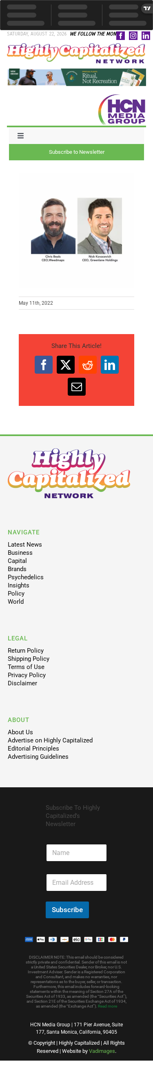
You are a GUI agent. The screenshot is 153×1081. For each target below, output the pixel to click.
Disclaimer (22, 683)
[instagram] (133, 35)
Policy (16, 593)
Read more (107, 1006)
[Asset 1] (76, 46)
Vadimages (102, 1051)
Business (20, 552)
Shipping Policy (28, 658)
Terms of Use (26, 667)
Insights (18, 585)
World (16, 601)
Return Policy (26, 650)
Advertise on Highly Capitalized (50, 740)
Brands (17, 569)
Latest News (25, 544)
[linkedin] (146, 35)
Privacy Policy (27, 675)
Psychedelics (26, 577)
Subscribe (67, 910)
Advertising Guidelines (38, 756)
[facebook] (120, 35)
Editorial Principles (33, 748)
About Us (20, 732)
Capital (17, 561)
